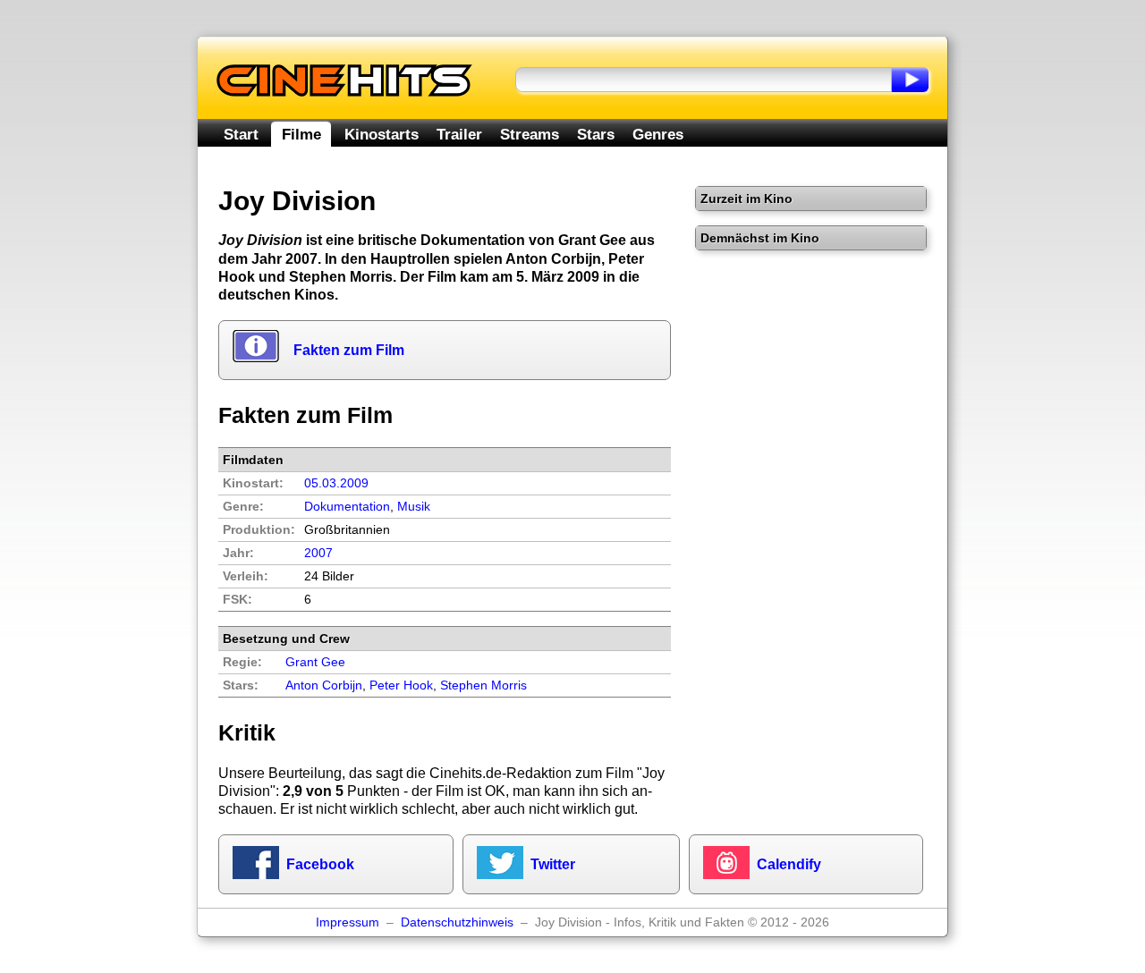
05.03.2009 (336, 483)
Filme (301, 134)
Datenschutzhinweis (457, 922)
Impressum (347, 922)
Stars (596, 134)
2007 (318, 553)
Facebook (320, 864)
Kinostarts (381, 134)
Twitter (552, 864)
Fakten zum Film (348, 350)
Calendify (789, 864)
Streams (529, 134)
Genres (657, 134)
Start (241, 134)
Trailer (459, 134)
